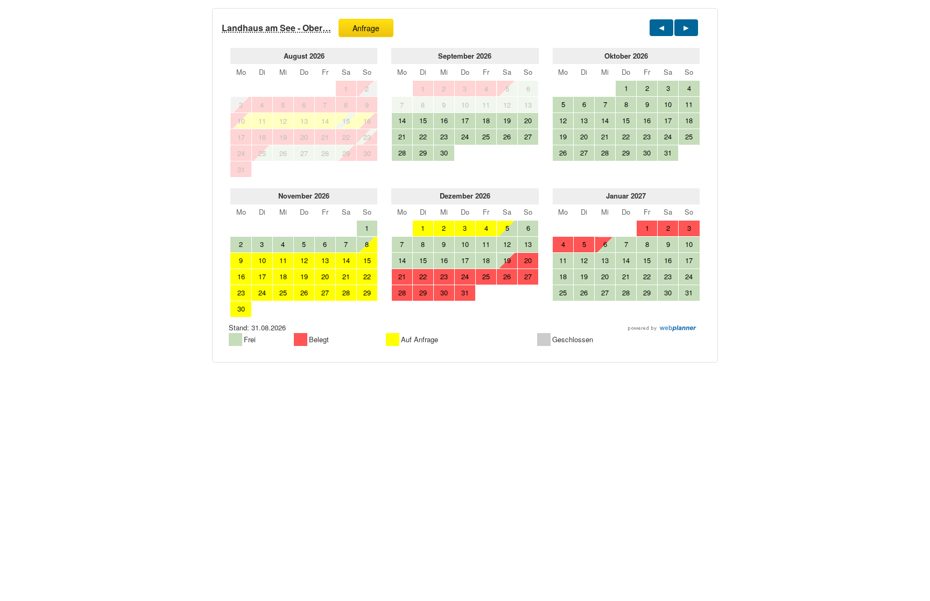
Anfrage (366, 28)
